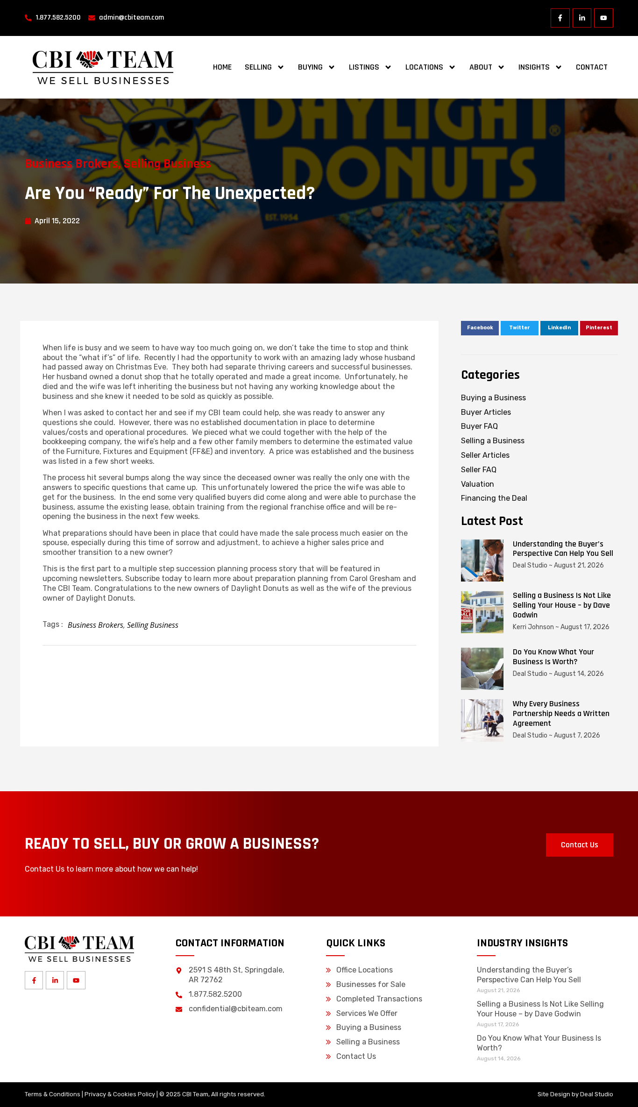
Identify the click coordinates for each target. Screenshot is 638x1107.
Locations (424, 67)
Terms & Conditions (52, 1094)
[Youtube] (603, 18)
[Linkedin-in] (582, 18)
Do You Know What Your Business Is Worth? (553, 656)
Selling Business (167, 164)
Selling (258, 67)
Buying (310, 67)
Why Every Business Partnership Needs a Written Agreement (561, 713)
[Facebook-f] (560, 18)
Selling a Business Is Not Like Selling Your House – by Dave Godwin (562, 605)
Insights (534, 67)
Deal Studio (596, 1094)
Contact (592, 67)
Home (222, 67)
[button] (480, 328)
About (480, 67)
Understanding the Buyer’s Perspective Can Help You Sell (563, 549)
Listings (364, 67)
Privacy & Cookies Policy (120, 1094)
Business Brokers (71, 164)
